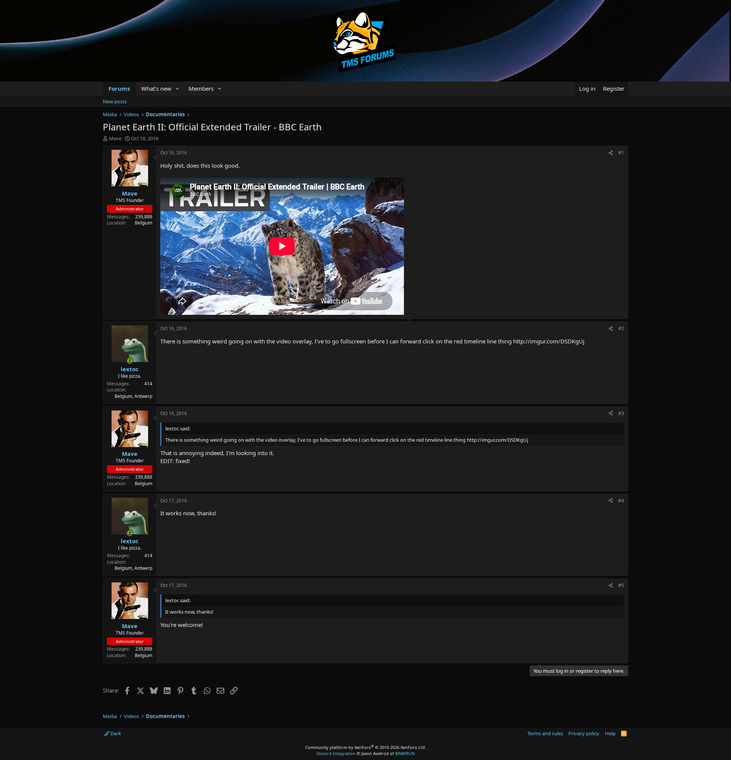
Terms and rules (545, 733)
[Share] (611, 153)
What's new (156, 88)
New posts (115, 101)
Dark (115, 733)
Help (610, 733)
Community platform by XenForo (365, 747)
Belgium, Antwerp (133, 396)
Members (201, 88)
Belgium (143, 223)
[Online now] (129, 360)
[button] (177, 89)
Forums (119, 88)
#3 (621, 413)
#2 (621, 328)
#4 (621, 500)
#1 (621, 152)
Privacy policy (583, 733)
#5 (621, 585)
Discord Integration (336, 753)
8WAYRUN (405, 753)
